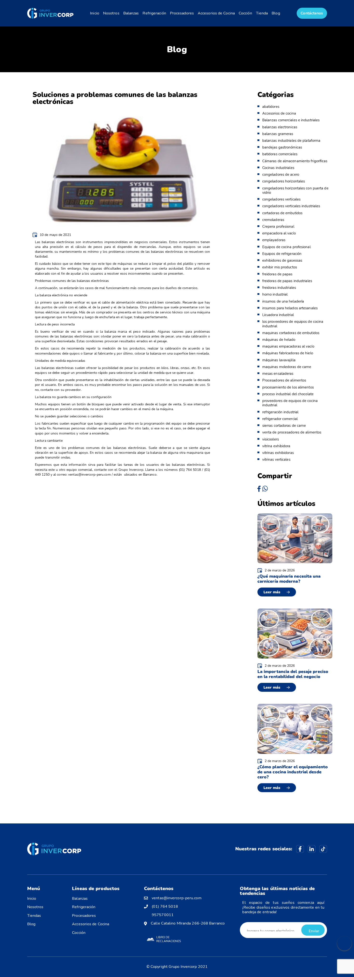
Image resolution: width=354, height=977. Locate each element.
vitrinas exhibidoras (278, 453)
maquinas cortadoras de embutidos (290, 333)
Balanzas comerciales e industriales (291, 120)
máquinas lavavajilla (278, 360)
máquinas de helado (278, 339)
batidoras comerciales (279, 154)
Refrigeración (154, 13)
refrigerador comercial (280, 419)
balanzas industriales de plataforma (291, 140)
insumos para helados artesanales (290, 308)
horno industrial (275, 294)
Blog (276, 13)
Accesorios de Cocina (216, 13)
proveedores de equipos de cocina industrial (290, 403)
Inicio (94, 13)
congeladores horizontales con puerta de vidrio (295, 190)
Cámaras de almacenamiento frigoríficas (295, 161)
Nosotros (111, 13)
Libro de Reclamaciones (168, 939)
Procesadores (182, 13)
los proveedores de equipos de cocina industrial (292, 323)
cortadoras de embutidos (282, 213)
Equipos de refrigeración (282, 254)
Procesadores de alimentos (284, 380)
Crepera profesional (278, 226)
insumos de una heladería (283, 301)
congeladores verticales (281, 199)
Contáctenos (312, 13)
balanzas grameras (277, 134)
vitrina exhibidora (276, 446)
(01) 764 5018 (165, 906)
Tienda (262, 13)
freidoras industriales (279, 287)
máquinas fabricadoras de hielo (287, 353)
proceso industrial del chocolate (288, 394)
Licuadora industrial (278, 315)
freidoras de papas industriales (287, 281)
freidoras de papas (277, 274)
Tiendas (34, 915)
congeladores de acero (280, 174)
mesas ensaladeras (278, 373)
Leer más (272, 592)
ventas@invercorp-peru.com (177, 898)
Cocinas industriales (278, 168)
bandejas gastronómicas (282, 147)
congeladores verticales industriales (291, 206)
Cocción (245, 13)
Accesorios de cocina (279, 113)
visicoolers (270, 439)
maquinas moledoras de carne (286, 367)
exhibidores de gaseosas (282, 260)
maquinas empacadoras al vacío (288, 346)
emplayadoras (273, 240)
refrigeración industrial (280, 412)
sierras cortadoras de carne (284, 425)
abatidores (270, 106)
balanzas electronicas (279, 127)
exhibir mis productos (279, 267)
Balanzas (131, 13)
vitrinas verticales (276, 459)
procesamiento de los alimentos (288, 387)
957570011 (163, 915)
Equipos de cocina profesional (286, 247)
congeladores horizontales (283, 181)
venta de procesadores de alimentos (291, 432)
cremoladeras (273, 220)
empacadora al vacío (279, 233)
